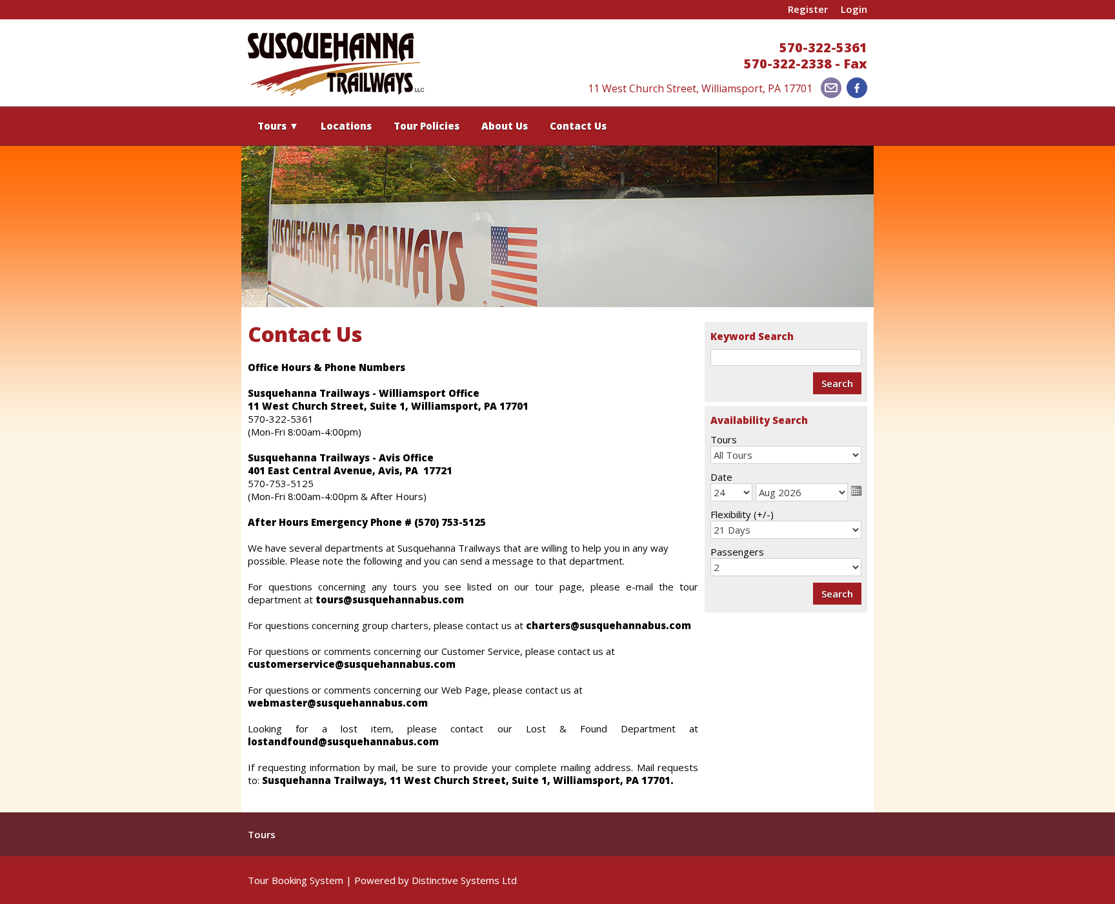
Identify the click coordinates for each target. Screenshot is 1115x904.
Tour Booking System (295, 880)
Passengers (737, 551)
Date (721, 476)
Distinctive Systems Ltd (464, 880)
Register (808, 9)
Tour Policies (426, 125)
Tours (278, 125)
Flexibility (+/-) (742, 514)
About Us (504, 125)
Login (854, 9)
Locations (346, 125)
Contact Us (578, 125)
